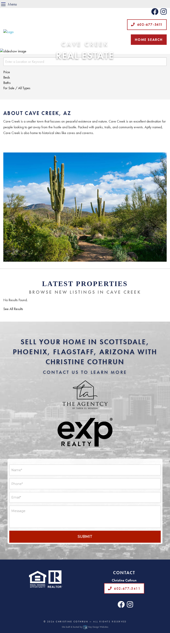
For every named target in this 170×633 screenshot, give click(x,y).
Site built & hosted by (85, 626)
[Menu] (3, 4)
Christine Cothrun (72, 621)
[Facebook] (154, 13)
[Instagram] (163, 13)
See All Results (13, 309)
